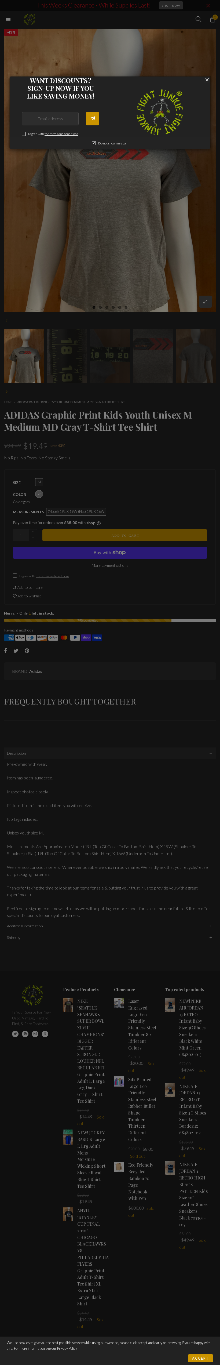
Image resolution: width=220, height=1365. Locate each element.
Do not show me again (113, 143)
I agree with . (53, 134)
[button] (92, 118)
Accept (200, 1358)
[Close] (207, 80)
